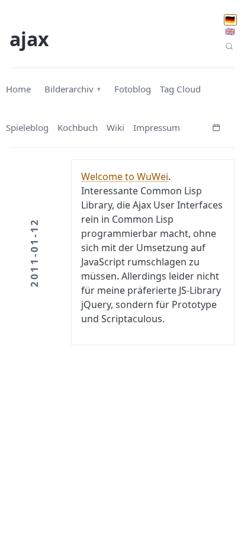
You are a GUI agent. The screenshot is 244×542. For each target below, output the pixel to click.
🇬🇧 (230, 31)
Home (18, 89)
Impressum (156, 127)
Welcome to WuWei (124, 176)
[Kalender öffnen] (216, 126)
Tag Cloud (180, 89)
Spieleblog (27, 127)
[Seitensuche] (229, 46)
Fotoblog (132, 89)
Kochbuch (77, 127)
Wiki (115, 127)
